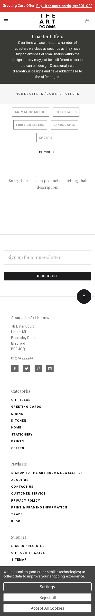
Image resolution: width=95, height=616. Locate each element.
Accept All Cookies (47, 608)
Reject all (47, 597)
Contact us (22, 486)
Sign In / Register (28, 546)
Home (16, 427)
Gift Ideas (20, 400)
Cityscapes (66, 112)
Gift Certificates (28, 553)
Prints (17, 441)
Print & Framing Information (39, 507)
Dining (17, 414)
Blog (15, 521)
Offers (17, 448)
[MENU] (7, 20)
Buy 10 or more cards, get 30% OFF (64, 6)
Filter (45, 152)
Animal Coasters (31, 112)
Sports (45, 137)
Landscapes (64, 125)
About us (19, 480)
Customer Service (28, 493)
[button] (54, 151)
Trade (16, 514)
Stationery (22, 434)
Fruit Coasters (30, 125)
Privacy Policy (25, 500)
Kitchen (18, 420)
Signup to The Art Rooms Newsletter (47, 473)
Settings (47, 586)
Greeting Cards (26, 406)
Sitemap (19, 559)
